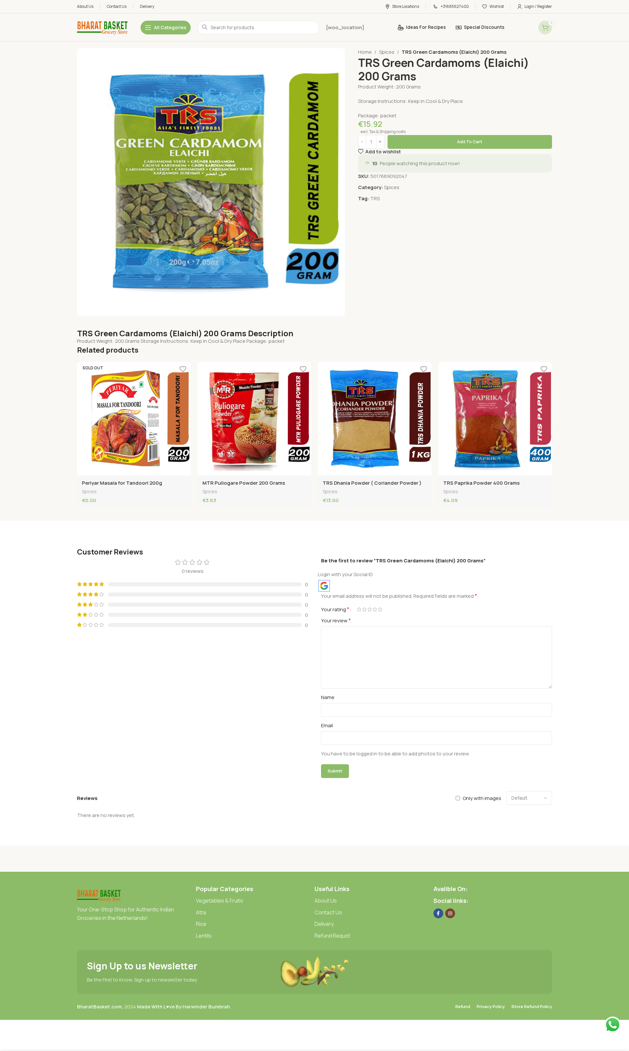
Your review (336, 620)
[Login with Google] (324, 586)
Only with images (482, 798)
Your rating (335, 609)
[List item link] (255, 901)
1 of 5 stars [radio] (359, 609)
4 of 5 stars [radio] (374, 609)
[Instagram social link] (450, 913)
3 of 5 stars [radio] (369, 609)
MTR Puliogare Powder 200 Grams (243, 482)
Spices (386, 52)
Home (365, 52)
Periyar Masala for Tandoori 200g (122, 482)
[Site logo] (102, 27)
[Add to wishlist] (183, 369)
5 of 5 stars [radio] (380, 609)
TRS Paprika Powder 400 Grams (481, 482)
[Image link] (99, 894)
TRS (375, 198)
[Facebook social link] (438, 913)
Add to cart (469, 142)
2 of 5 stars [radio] (364, 609)
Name (327, 697)
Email (327, 725)
